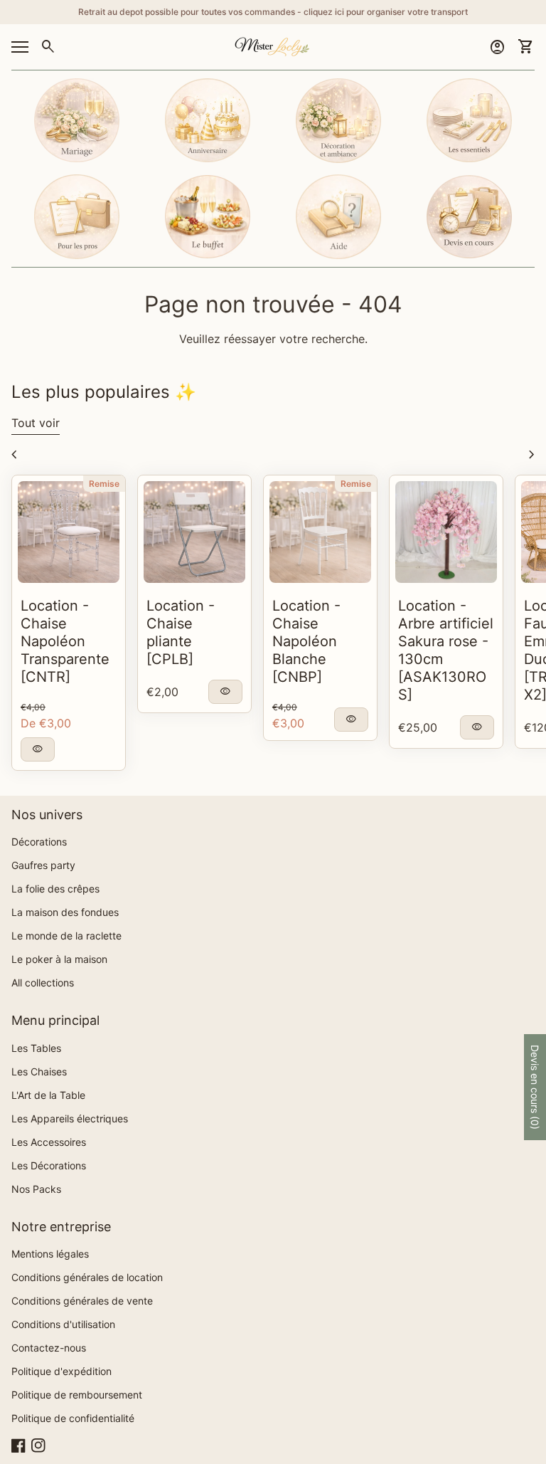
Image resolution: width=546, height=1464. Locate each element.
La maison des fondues (65, 912)
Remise (104, 483)
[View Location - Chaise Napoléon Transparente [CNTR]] (68, 532)
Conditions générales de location (87, 1277)
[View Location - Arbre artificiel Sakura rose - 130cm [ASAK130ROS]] (446, 532)
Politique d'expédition (61, 1371)
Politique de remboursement (76, 1395)
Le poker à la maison (59, 959)
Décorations (39, 842)
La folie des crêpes (55, 889)
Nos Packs (36, 1189)
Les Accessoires (48, 1142)
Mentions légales (50, 1254)
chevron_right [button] (531, 454)
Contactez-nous (48, 1348)
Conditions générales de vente (82, 1301)
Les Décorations (48, 1165)
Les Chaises (39, 1071)
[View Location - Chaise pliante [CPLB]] (194, 532)
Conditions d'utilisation (63, 1324)
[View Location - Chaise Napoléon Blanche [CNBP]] (320, 532)
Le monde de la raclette (66, 936)
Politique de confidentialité (72, 1418)
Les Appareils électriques (69, 1118)
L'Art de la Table (48, 1095)
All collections (42, 982)
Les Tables (36, 1048)
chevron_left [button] (14, 454)
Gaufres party (43, 865)
